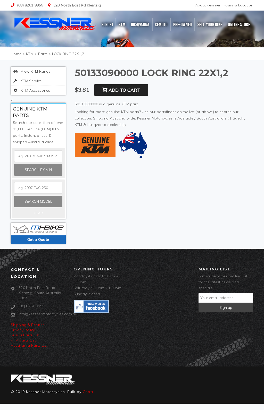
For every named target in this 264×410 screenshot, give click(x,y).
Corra (88, 391)
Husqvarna (140, 24)
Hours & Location (238, 5)
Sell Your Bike (209, 24)
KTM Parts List (23, 340)
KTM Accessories (35, 90)
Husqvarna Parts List (29, 345)
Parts (43, 54)
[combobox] (38, 188)
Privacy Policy (23, 330)
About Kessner (208, 5)
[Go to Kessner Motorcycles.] (16, 54)
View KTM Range (35, 71)
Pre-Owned (182, 24)
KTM (122, 24)
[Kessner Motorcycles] (55, 23)
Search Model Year (38, 203)
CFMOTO (161, 24)
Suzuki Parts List (25, 335)
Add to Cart (123, 90)
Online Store (239, 24)
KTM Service (31, 81)
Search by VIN (38, 169)
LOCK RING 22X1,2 (68, 54)
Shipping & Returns (27, 324)
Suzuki (107, 24)
